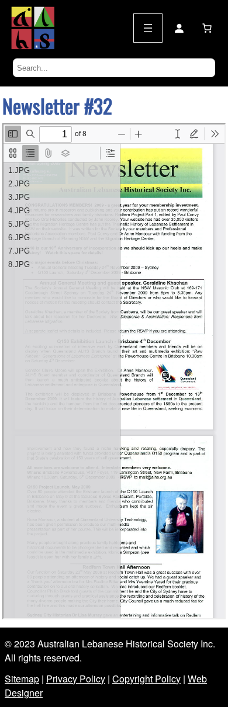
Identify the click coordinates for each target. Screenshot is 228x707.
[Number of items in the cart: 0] (207, 28)
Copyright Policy (146, 678)
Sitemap (22, 678)
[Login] (179, 28)
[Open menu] (148, 28)
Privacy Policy (75, 678)
